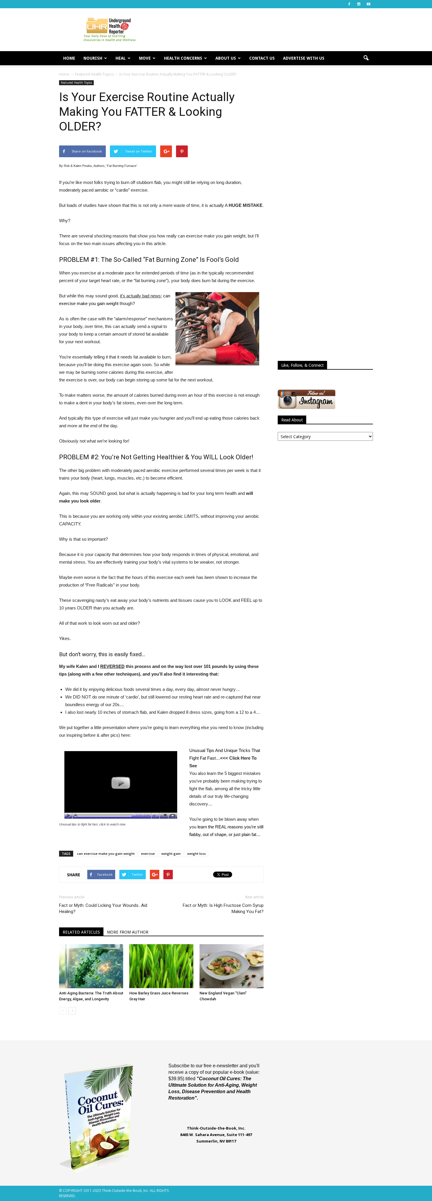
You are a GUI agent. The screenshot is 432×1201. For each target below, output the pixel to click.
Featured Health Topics (76, 83)
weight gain (171, 853)
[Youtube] (368, 4)
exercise (148, 853)
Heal (120, 58)
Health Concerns (183, 58)
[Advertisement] (266, 29)
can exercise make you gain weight (106, 853)
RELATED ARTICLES (81, 932)
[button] (366, 58)
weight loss (196, 853)
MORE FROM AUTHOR (127, 932)
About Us (225, 58)
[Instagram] (358, 4)
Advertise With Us (303, 58)
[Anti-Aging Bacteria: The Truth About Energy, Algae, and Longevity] (91, 966)
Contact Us (262, 58)
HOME (69, 58)
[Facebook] (349, 4)
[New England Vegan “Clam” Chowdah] (232, 966)
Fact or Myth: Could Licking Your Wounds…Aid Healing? (103, 908)
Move (145, 58)
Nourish (92, 58)
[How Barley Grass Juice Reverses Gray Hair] (161, 966)
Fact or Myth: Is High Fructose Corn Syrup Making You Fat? (223, 908)
